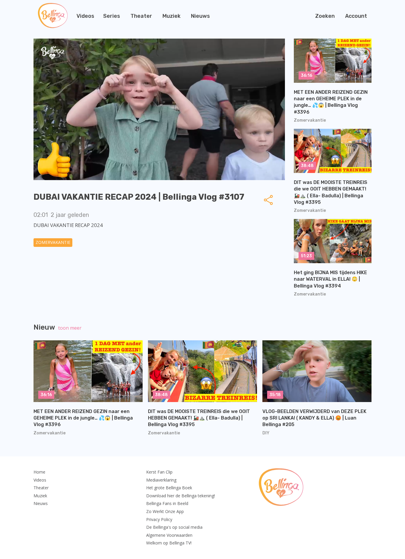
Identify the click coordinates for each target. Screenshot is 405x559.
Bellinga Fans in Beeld (167, 503)
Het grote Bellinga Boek (169, 487)
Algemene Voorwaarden (169, 535)
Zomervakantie (53, 242)
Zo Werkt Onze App (165, 511)
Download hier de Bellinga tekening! (180, 495)
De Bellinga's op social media (174, 527)
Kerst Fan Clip (159, 472)
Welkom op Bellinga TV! (169, 543)
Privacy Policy (159, 519)
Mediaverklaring (161, 480)
